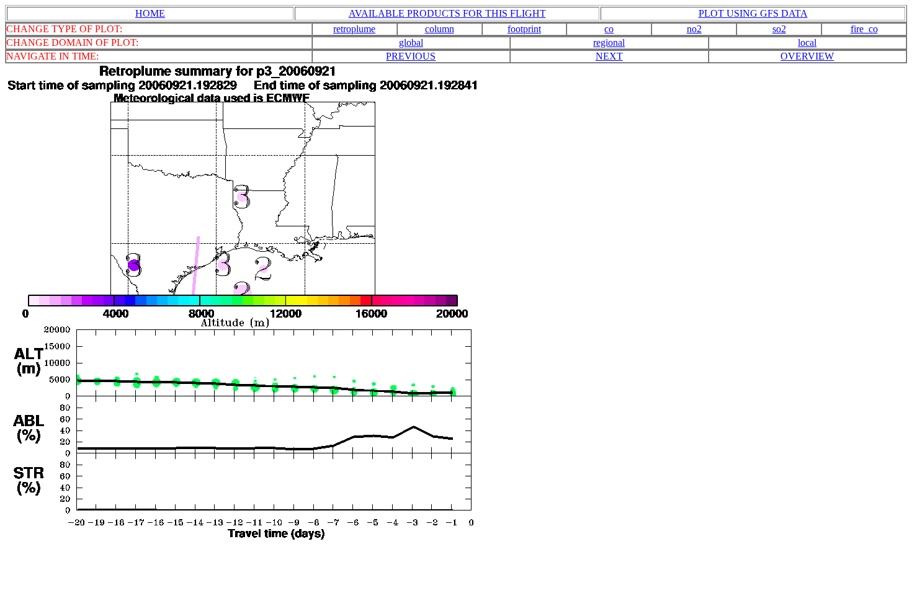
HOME (150, 13)
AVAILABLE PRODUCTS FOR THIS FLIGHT (447, 13)
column (439, 29)
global (411, 42)
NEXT (609, 56)
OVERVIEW (807, 56)
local (807, 42)
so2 (779, 29)
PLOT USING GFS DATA (753, 13)
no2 (694, 29)
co (609, 29)
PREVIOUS (411, 56)
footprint (524, 29)
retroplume (354, 29)
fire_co (864, 29)
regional (609, 42)
